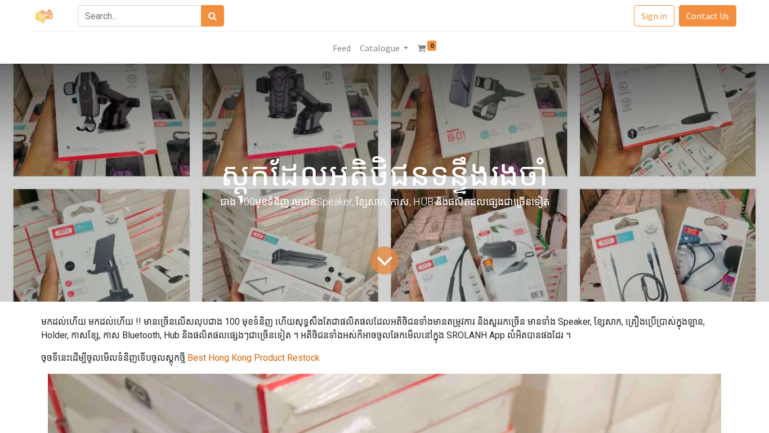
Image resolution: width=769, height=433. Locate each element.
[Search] (212, 15)
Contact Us (707, 15)
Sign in (654, 15)
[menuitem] (341, 48)
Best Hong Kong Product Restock (252, 357)
